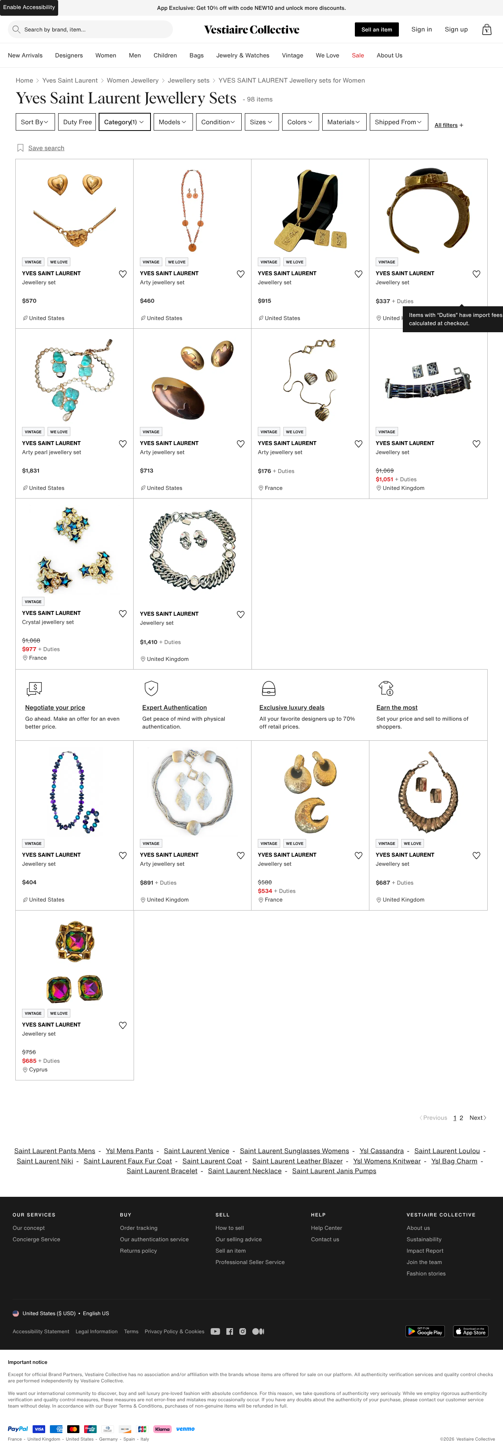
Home (24, 80)
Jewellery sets (188, 80)
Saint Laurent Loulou (447, 1151)
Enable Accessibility (29, 7)
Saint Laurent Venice (196, 1151)
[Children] (183, 55)
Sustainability (424, 1239)
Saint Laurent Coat (212, 1161)
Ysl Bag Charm (454, 1161)
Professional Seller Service (250, 1262)
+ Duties (402, 301)
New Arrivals (25, 55)
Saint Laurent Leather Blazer (297, 1161)
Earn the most (397, 707)
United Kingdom (44, 1439)
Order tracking (139, 1228)
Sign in (421, 29)
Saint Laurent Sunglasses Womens (294, 1151)
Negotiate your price (55, 707)
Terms (131, 1331)
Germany (108, 1439)
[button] (486, 29)
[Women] (122, 55)
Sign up (456, 29)
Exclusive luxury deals (292, 707)
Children (165, 55)
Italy (145, 1439)
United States (80, 1439)
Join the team (424, 1262)
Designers (69, 55)
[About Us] (409, 55)
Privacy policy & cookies (174, 1331)
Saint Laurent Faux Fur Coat (128, 1161)
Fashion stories (426, 1274)
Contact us (325, 1239)
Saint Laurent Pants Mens (54, 1151)
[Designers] (89, 55)
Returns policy (138, 1251)
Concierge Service (36, 1239)
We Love (328, 55)
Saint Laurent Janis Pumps (334, 1171)
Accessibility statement (41, 1331)
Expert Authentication (174, 707)
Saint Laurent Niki (45, 1161)
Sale (358, 55)
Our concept (29, 1228)
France (15, 1439)
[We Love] (346, 55)
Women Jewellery (133, 80)
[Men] (147, 55)
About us (418, 1228)
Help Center (326, 1228)
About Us (389, 55)
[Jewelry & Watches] (275, 55)
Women (105, 55)
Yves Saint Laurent (69, 80)
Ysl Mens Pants (129, 1151)
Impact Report (425, 1251)
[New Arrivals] (49, 55)
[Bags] (210, 55)
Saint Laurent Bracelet (162, 1171)
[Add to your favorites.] (122, 274)
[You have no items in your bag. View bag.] (486, 29)
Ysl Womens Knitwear (387, 1161)
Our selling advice (238, 1239)
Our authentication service (154, 1239)
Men (135, 55)
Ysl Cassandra (382, 1151)
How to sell (229, 1228)
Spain (129, 1439)
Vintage (292, 55)
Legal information (96, 1331)
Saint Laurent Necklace (245, 1171)
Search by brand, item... (55, 29)
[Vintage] (310, 55)
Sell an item (377, 29)
